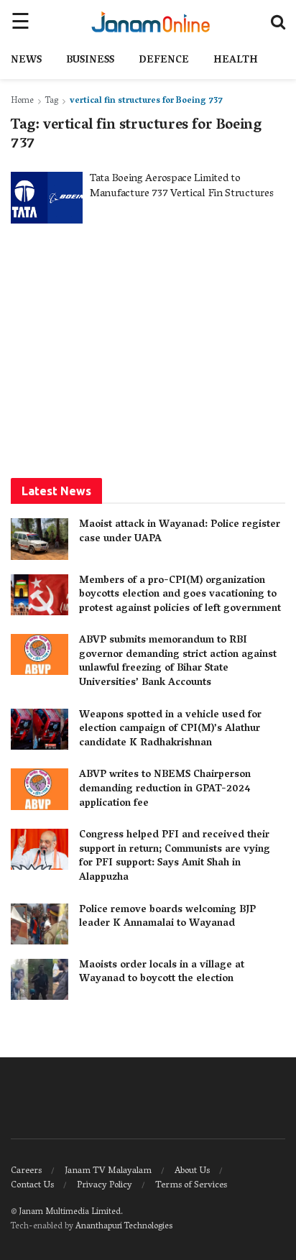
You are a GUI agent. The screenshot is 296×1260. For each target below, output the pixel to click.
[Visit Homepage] (150, 21)
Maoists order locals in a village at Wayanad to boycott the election (161, 973)
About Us (192, 1171)
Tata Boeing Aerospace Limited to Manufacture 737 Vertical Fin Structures (181, 186)
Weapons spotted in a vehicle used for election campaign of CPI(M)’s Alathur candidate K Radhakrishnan (170, 729)
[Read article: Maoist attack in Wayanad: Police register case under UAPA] (39, 538)
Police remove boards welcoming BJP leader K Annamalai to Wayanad (167, 917)
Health (235, 60)
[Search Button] (278, 21)
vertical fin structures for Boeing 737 (146, 101)
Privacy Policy (104, 1186)
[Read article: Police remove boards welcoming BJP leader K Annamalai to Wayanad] (39, 923)
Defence (164, 60)
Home (22, 101)
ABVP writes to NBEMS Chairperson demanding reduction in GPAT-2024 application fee (165, 789)
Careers (26, 1171)
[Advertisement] (148, 349)
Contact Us (32, 1186)
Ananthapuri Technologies (123, 1226)
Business (90, 60)
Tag (51, 101)
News (26, 60)
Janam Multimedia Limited (70, 1212)
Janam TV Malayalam (108, 1171)
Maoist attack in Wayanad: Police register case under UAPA (179, 532)
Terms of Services (191, 1186)
